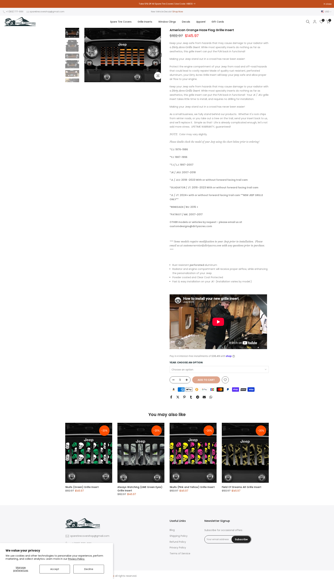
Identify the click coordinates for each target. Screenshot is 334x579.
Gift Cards (218, 21)
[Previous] (87, 54)
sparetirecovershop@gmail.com (47, 11)
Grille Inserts (145, 21)
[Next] (158, 54)
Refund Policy (178, 542)
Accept (54, 569)
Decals (186, 21)
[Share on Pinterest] (184, 397)
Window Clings (167, 21)
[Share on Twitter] (177, 397)
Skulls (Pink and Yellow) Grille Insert (192, 487)
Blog (172, 530)
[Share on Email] (204, 397)
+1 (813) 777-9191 (14, 11)
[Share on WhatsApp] (210, 397)
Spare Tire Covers (121, 21)
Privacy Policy (178, 547)
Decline (88, 569)
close (7, 4)
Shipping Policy (179, 536)
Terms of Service (180, 553)
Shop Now (177, 11)
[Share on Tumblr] (191, 397)
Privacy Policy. (76, 559)
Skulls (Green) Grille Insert (82, 487)
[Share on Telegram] (197, 397)
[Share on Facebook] (171, 397)
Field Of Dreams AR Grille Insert (241, 487)
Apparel (200, 21)
